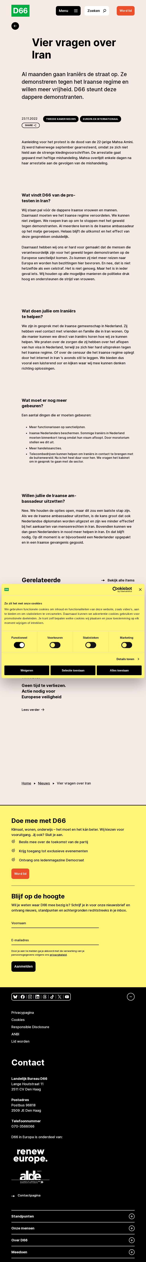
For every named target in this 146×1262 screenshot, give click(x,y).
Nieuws (44, 783)
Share (29, 125)
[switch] (55, 645)
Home (26, 783)
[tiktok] (52, 997)
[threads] (45, 997)
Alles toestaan (119, 670)
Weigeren (27, 670)
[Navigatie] (129, 997)
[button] (70, 11)
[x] (60, 997)
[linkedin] (37, 997)
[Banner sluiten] (140, 589)
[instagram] (30, 997)
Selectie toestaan (73, 670)
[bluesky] (15, 997)
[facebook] (23, 997)
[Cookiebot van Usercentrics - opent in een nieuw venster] (115, 589)
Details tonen (125, 658)
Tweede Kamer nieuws (61, 119)
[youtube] (67, 997)
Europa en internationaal (100, 119)
